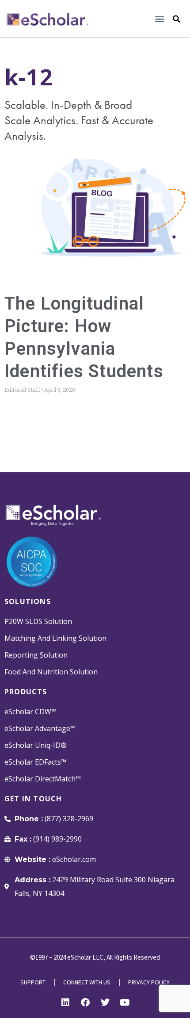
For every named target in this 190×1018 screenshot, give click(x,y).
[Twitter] (105, 1002)
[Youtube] (125, 1002)
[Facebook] (85, 1002)
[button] (159, 18)
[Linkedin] (65, 1002)
